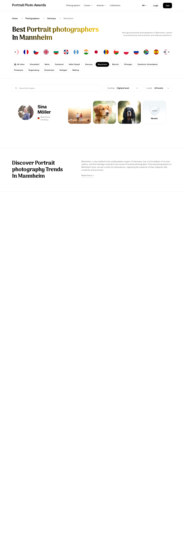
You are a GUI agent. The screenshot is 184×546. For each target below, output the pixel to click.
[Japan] (96, 52)
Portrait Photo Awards (29, 5)
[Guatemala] (76, 52)
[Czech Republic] (36, 52)
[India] (86, 52)
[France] (26, 52)
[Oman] (116, 52)
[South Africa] (146, 52)
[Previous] (15, 51)
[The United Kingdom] (46, 52)
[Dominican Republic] (66, 52)
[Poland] (126, 52)
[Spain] (156, 52)
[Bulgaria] (56, 52)
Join (167, 5)
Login (155, 5)
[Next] (168, 51)
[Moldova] (106, 52)
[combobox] (123, 88)
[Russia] (136, 52)
